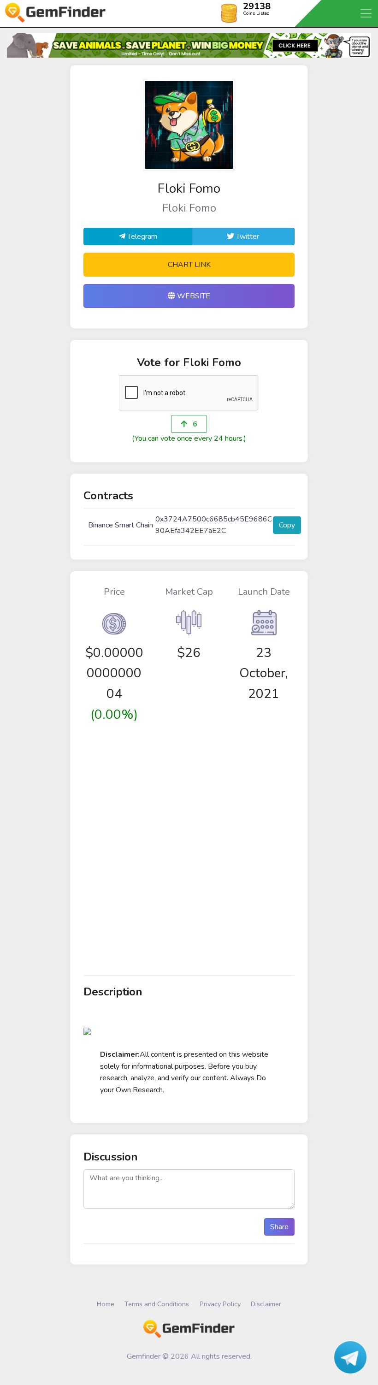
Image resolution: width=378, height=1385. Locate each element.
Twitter (246, 236)
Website (192, 296)
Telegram (141, 236)
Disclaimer (266, 1303)
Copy (287, 525)
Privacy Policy (220, 1303)
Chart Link (189, 265)
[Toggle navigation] (366, 13)
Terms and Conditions (156, 1303)
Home (105, 1303)
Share (279, 1227)
